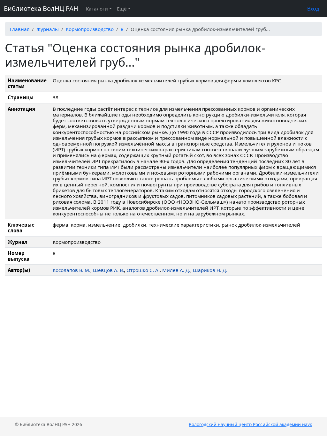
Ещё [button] (122, 8)
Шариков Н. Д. (210, 270)
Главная (19, 29)
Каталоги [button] (97, 8)
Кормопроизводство (90, 29)
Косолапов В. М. (71, 270)
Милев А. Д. (176, 270)
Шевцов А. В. (108, 270)
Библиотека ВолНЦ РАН (41, 8)
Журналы (47, 29)
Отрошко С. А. (143, 270)
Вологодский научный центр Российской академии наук (250, 424)
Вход (313, 8)
